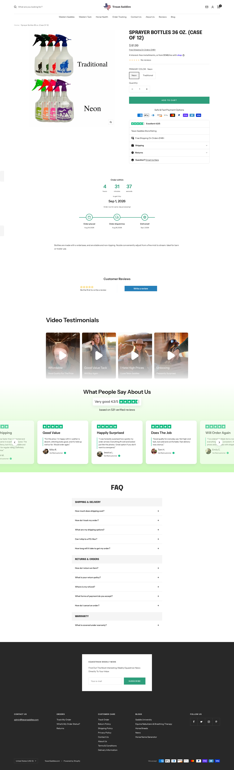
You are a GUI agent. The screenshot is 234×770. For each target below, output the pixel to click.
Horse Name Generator (146, 737)
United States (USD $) (25, 761)
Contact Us (136, 17)
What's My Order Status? (68, 724)
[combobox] (38, 7)
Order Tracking (119, 17)
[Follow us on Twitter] (201, 721)
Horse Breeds (141, 728)
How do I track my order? (87, 520)
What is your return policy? (88, 577)
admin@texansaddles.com (26, 719)
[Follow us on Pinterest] (216, 721)
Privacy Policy (104, 732)
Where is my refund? (85, 586)
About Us (150, 17)
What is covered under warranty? (91, 625)
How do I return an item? (86, 568)
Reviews (163, 17)
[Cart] (218, 7)
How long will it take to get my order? (92, 548)
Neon (134, 75)
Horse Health (102, 17)
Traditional (148, 75)
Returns (60, 728)
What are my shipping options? (89, 529)
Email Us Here (152, 160)
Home (16, 25)
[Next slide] (219, 442)
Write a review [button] (141, 288)
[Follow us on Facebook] (194, 721)
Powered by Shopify (72, 761)
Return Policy (104, 724)
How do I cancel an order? (87, 605)
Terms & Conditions (107, 745)
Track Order (103, 719)
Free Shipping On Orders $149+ (142, 50)
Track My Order (64, 719)
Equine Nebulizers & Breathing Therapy (153, 724)
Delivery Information (107, 750)
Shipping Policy (105, 728)
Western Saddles (66, 17)
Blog (173, 17)
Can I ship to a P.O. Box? (86, 539)
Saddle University (143, 719)
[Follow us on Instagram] (208, 721)
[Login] (212, 7)
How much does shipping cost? (89, 511)
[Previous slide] (15, 442)
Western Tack (85, 17)
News (138, 732)
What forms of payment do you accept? (94, 596)
